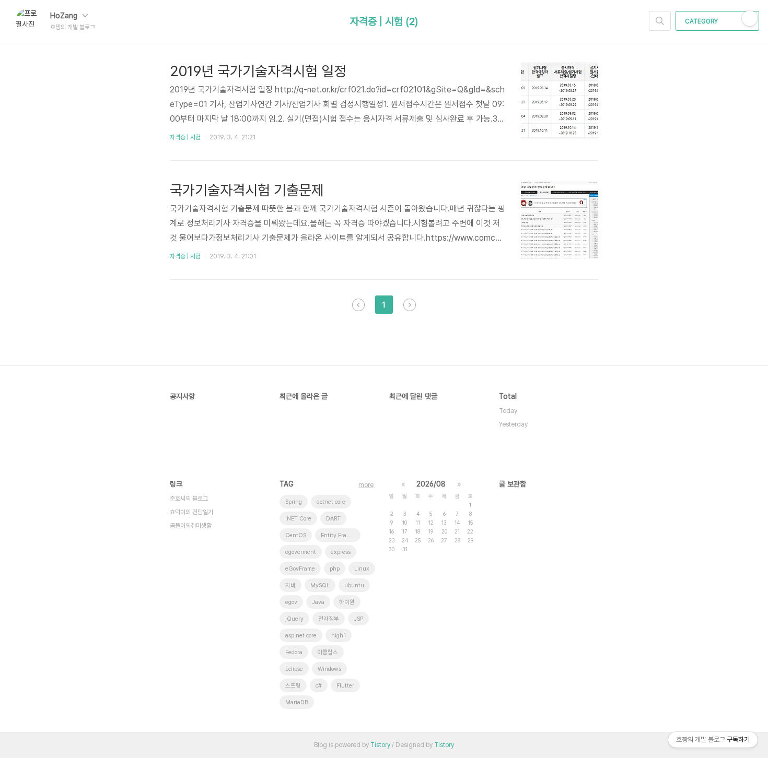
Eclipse (294, 669)
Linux (361, 568)
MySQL (320, 585)
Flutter (345, 685)
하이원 (347, 602)
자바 (290, 585)
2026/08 (431, 484)
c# (319, 685)
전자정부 (328, 618)
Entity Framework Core (340, 535)
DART (333, 518)
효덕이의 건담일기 (191, 512)
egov (291, 602)
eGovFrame (300, 568)
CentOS (295, 535)
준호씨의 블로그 (189, 498)
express (341, 552)
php (335, 568)
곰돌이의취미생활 (191, 525)
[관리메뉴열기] (750, 18)
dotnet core (331, 502)
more (366, 485)
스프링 (293, 685)
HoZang (64, 15)
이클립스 (327, 652)
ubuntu (354, 585)
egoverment (300, 552)
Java (318, 602)
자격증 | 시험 (185, 137)
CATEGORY (702, 21)
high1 (338, 635)
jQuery (294, 618)
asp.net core (301, 635)
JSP (358, 618)
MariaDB (296, 702)
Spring (293, 502)
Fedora (293, 652)
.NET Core (298, 518)
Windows (329, 669)
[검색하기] (659, 20)
